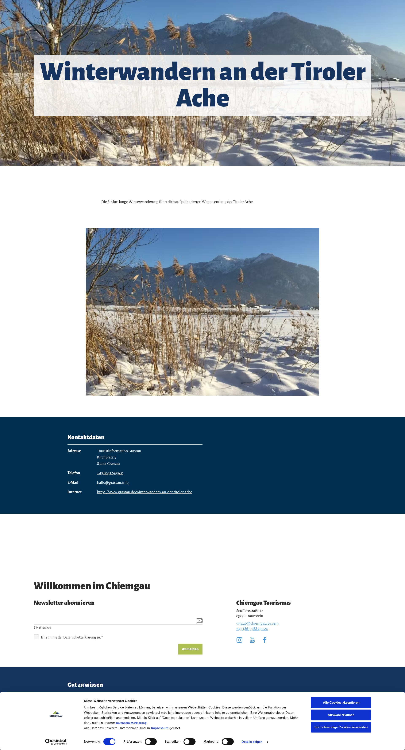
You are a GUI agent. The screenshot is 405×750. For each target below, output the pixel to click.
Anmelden (190, 649)
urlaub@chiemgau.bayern (257, 623)
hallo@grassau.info (113, 482)
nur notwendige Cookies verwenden (341, 727)
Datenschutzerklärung (131, 722)
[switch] (151, 741)
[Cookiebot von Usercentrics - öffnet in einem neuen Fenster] (56, 742)
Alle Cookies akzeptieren (341, 702)
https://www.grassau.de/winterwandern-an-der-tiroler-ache (144, 492)
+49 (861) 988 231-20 (252, 628)
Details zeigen (252, 741)
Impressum (160, 728)
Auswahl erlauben (341, 715)
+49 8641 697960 (110, 473)
